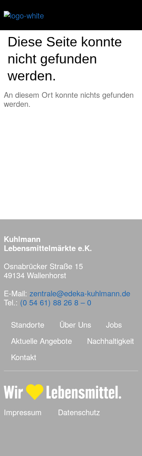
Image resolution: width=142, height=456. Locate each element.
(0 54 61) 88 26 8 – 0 (55, 302)
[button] (128, 15)
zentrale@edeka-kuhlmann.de (80, 293)
